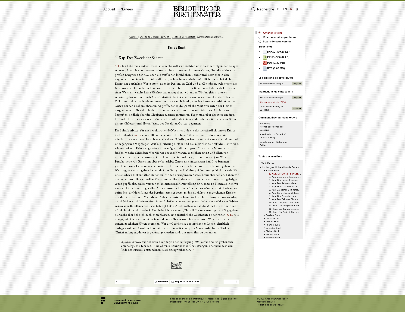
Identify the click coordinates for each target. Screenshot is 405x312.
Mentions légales (266, 302)
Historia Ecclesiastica (184, 36)
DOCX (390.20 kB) (278, 51)
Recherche (265, 9)
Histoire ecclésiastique (271, 97)
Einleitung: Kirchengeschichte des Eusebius (272, 126)
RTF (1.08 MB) (276, 68)
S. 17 (138, 135)
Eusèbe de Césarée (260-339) (155, 36)
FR (291, 9)
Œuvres (127, 9)
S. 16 (118, 66)
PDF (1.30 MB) (276, 62)
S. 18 (230, 215)
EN (285, 9)
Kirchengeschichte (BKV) (273, 102)
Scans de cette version (277, 41)
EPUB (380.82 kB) (278, 57)
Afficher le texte (273, 33)
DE (279, 9)
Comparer (297, 84)
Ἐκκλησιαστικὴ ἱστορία (271, 83)
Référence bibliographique (279, 37)
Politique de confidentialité (271, 305)
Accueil (109, 9)
